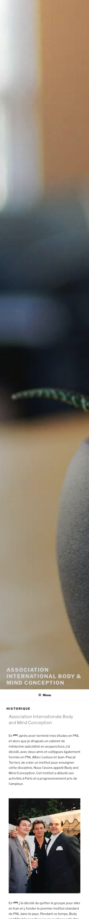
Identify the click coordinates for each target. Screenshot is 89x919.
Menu (47, 695)
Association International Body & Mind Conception (43, 676)
